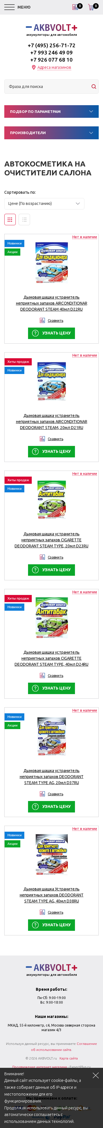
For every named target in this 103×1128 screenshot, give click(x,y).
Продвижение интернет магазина (39, 1067)
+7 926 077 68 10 (51, 59)
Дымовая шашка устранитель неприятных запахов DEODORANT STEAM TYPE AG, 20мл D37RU (52, 776)
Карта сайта (69, 1058)
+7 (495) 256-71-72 (52, 45)
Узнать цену (56, 333)
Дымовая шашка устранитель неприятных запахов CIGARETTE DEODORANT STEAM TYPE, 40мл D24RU (51, 658)
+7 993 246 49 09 (51, 52)
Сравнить (55, 320)
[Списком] (24, 219)
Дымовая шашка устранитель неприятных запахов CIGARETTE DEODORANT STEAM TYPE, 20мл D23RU (51, 540)
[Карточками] (10, 219)
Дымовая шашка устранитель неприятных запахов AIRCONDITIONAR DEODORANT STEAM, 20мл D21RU (51, 421)
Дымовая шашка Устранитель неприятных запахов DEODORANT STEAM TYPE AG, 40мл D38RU (52, 895)
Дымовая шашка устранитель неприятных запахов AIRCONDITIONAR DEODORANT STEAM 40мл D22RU (51, 303)
